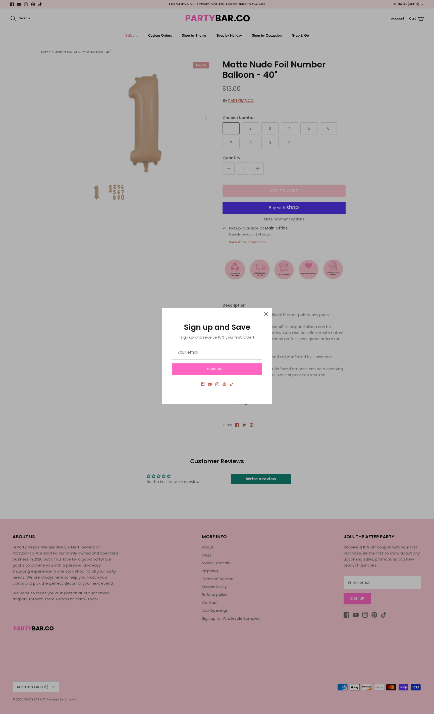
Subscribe (217, 369)
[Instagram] (217, 384)
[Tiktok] (232, 384)
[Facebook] (202, 384)
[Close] (266, 314)
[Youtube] (210, 384)
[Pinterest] (224, 384)
